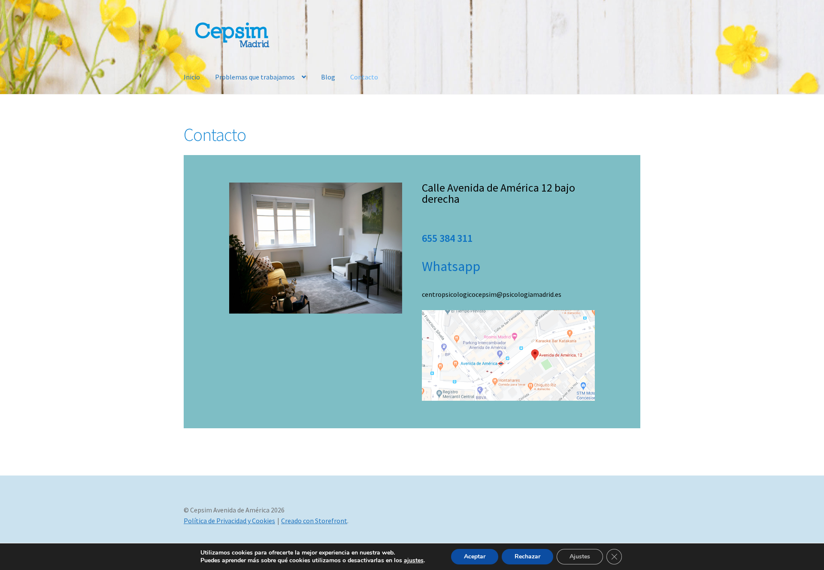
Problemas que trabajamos (255, 77)
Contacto (364, 77)
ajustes (414, 560)
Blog (328, 77)
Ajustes (580, 556)
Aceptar (474, 556)
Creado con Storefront (314, 520)
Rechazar (527, 556)
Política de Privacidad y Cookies (229, 520)
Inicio (192, 77)
